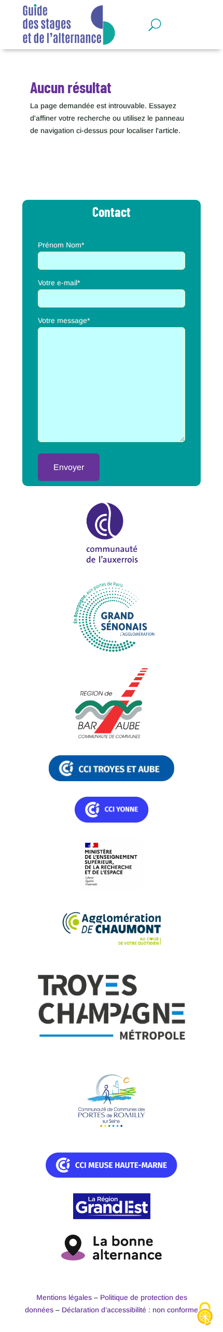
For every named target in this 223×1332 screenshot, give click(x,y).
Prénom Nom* (61, 245)
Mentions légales (64, 1297)
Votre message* (64, 320)
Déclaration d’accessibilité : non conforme (130, 1310)
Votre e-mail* (59, 283)
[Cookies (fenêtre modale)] (205, 1314)
